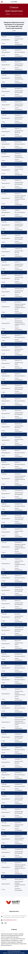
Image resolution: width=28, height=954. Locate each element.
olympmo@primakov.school (10, 920)
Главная (8, 14)
